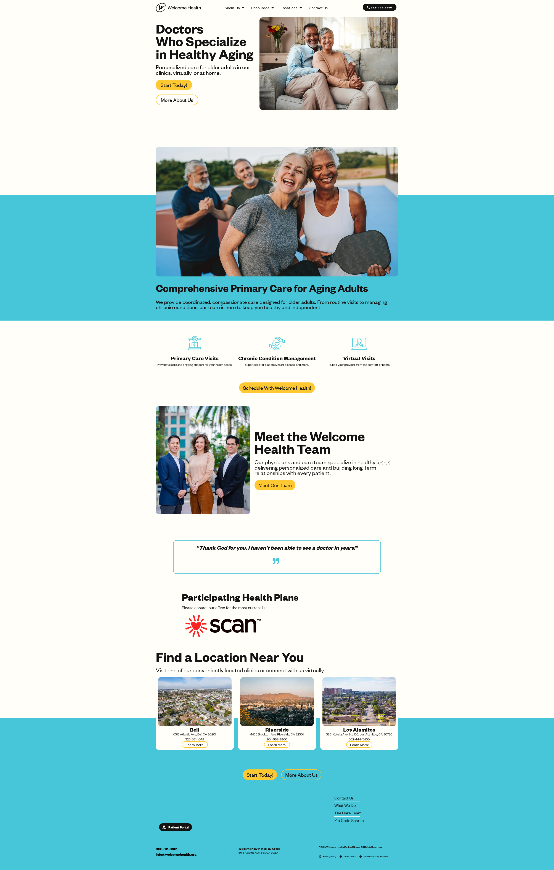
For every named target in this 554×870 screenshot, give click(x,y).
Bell (194, 729)
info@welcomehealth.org (176, 854)
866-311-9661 (166, 848)
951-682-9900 (277, 739)
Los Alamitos (359, 729)
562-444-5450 (359, 739)
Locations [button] (289, 7)
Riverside (277, 729)
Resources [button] (260, 7)
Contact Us (318, 7)
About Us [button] (232, 7)
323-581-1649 (194, 739)
